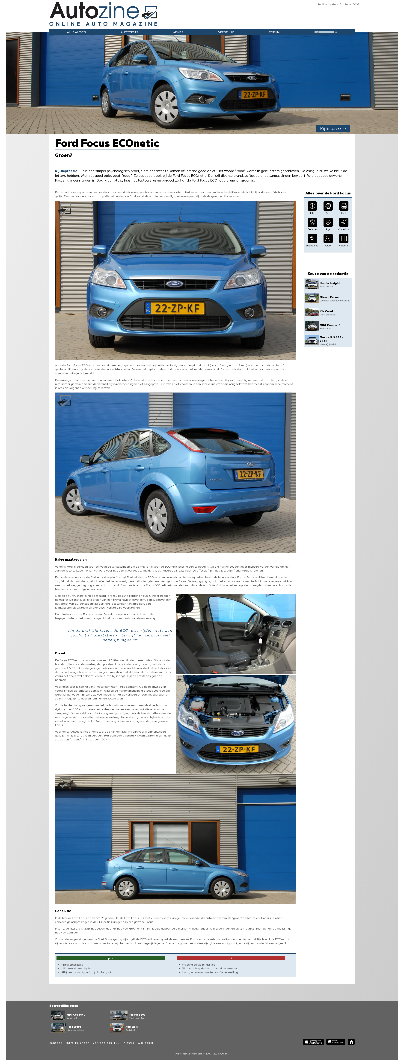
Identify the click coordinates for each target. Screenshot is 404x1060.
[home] (350, 1044)
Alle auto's (76, 32)
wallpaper (146, 1043)
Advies (178, 32)
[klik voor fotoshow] (175, 359)
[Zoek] (336, 32)
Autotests (129, 32)
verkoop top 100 (106, 1043)
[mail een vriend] (328, 209)
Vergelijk (226, 32)
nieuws (129, 1043)
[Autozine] (202, 13)
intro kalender (77, 1043)
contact (55, 1043)
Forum (274, 32)
